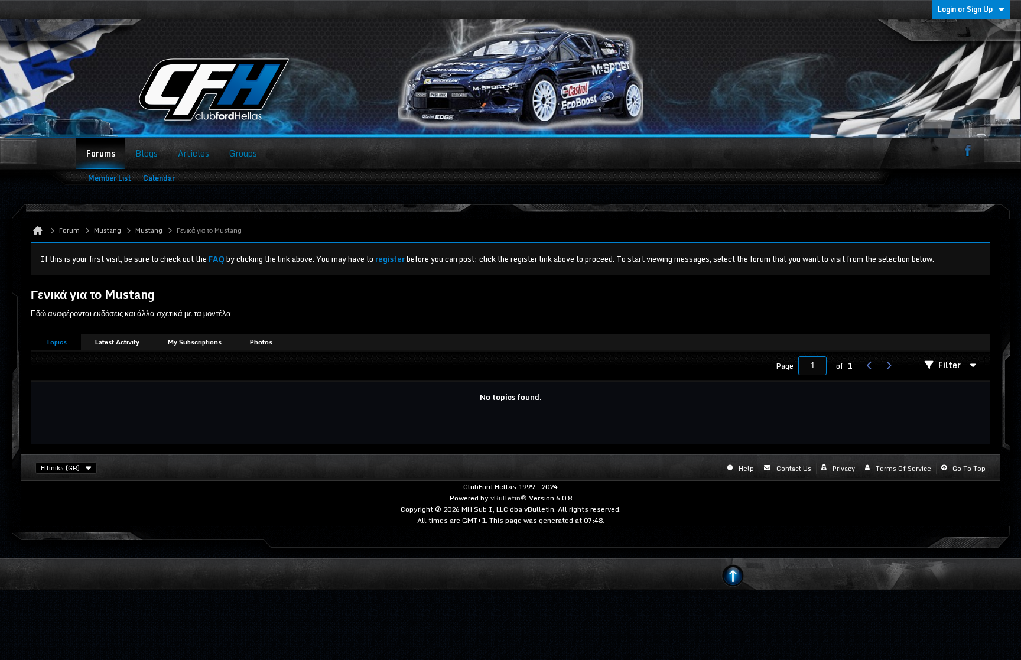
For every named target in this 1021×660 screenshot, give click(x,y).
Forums (100, 153)
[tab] (56, 342)
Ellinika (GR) (60, 468)
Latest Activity (117, 342)
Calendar (159, 178)
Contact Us (793, 468)
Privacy (844, 468)
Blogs (146, 153)
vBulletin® (508, 497)
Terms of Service (903, 468)
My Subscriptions (195, 342)
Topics (56, 342)
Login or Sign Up (965, 9)
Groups (243, 153)
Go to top (969, 468)
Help (746, 468)
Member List (109, 178)
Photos (261, 342)
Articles (193, 153)
